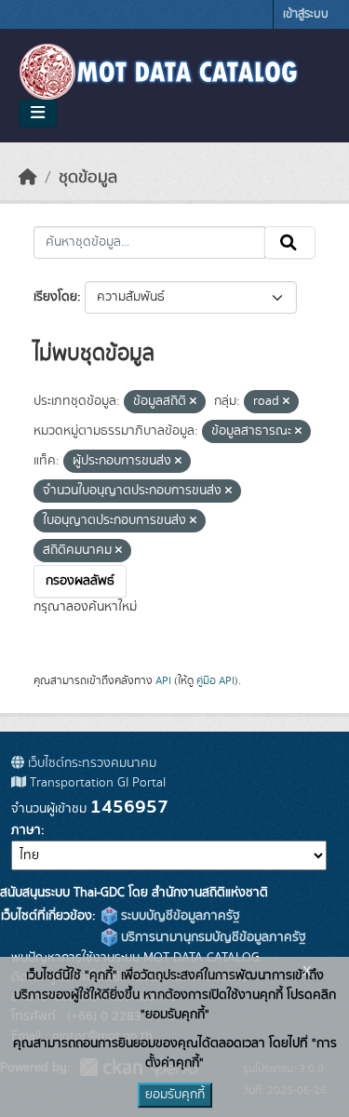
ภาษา (26, 830)
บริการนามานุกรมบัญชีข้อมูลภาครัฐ (211, 937)
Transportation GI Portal (96, 783)
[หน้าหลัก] (28, 178)
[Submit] (289, 243)
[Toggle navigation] (38, 114)
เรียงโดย (55, 297)
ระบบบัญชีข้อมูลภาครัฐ (178, 916)
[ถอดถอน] (193, 402)
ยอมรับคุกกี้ (175, 1094)
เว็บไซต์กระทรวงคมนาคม (90, 763)
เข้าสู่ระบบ (306, 14)
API (163, 680)
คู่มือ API (215, 680)
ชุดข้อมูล (88, 178)
